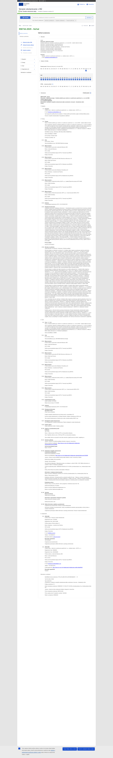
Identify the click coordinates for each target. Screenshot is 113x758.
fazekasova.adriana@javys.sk (51, 57)
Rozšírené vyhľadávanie (49, 20)
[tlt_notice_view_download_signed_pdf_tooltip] (86, 70)
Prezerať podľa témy (71, 20)
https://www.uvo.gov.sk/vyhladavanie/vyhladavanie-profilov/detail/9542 (68, 567)
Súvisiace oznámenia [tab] (24, 36)
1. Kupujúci (23, 59)
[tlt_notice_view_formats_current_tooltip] (90, 93)
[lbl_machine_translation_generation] (52, 84)
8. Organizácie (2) (25, 69)
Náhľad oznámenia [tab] (24, 33)
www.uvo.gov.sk (56, 536)
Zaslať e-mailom (26, 50)
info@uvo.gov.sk (51, 533)
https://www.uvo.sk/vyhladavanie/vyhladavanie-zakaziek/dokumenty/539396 (71, 455)
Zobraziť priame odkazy (28, 45)
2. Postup (23, 62)
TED (20, 25)
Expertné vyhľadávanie (60, 20)
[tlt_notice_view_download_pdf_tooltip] (41, 79)
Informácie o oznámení (26, 72)
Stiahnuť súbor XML (27, 42)
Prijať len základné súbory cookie (86, 749)
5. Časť (22, 65)
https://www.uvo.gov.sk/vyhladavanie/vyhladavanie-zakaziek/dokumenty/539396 (62, 444)
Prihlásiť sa (82, 4)
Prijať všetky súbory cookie (69, 749)
